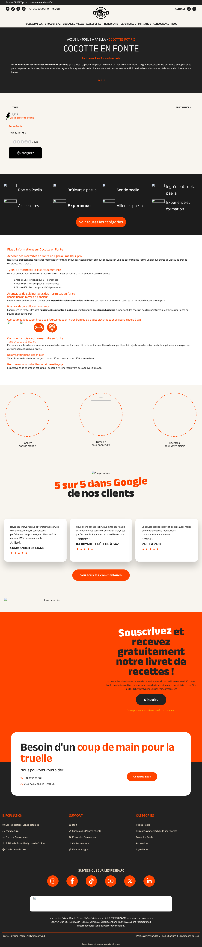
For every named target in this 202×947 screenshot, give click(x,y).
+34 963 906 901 (37, 8)
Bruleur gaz (53, 24)
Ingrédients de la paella (180, 190)
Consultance (161, 24)
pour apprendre (101, 443)
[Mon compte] (194, 9)
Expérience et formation (178, 205)
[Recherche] (189, 9)
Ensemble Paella (73, 24)
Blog (174, 24)
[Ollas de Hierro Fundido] (20, 117)
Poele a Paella (34, 24)
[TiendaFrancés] (101, 12)
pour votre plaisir (174, 444)
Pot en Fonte (15, 126)
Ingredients (111, 24)
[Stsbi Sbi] (7, 9)
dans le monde (27, 444)
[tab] (34, 24)
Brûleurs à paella (82, 190)
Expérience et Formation (136, 24)
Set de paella (128, 190)
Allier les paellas (131, 206)
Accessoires (93, 24)
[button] (184, 107)
